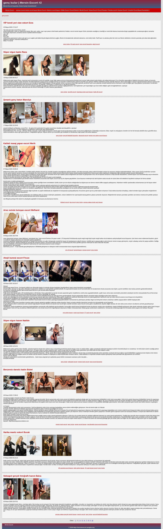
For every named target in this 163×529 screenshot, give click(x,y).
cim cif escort (69, 250)
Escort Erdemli (74, 10)
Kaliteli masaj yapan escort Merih (19, 143)
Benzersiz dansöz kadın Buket (18, 369)
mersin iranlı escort (83, 361)
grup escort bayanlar (86, 44)
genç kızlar (66, 44)
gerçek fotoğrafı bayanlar (70, 135)
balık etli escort (97, 92)
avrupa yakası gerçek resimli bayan (66, 514)
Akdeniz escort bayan (53, 10)
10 (92, 520)
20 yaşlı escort (74, 44)
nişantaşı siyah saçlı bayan (85, 92)
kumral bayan (78, 250)
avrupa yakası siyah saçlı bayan (93, 202)
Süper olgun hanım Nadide (16, 320)
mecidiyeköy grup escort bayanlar (97, 424)
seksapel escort (72, 361)
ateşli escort (96, 44)
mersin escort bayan (31, 10)
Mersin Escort (9, 10)
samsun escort (20, 10)
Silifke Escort (65, 10)
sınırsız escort (86, 250)
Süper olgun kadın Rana (15, 52)
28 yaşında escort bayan (65, 468)
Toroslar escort (112, 10)
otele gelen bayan (79, 468)
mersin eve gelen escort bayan (98, 135)
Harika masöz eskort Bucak (16, 432)
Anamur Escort (122, 10)
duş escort (73, 202)
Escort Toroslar (102, 10)
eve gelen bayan (68, 312)
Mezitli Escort (84, 10)
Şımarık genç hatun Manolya (17, 100)
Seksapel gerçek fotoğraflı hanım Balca (22, 476)
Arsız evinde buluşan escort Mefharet (21, 210)
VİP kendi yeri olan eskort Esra (18, 23)
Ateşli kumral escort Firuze (16, 258)
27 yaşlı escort (88, 312)
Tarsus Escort (93, 10)
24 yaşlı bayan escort (91, 468)
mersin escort (81, 514)
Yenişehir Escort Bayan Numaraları (138, 10)
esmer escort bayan (81, 424)
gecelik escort (72, 92)
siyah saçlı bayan (78, 312)
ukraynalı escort (83, 135)
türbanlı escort (64, 202)
